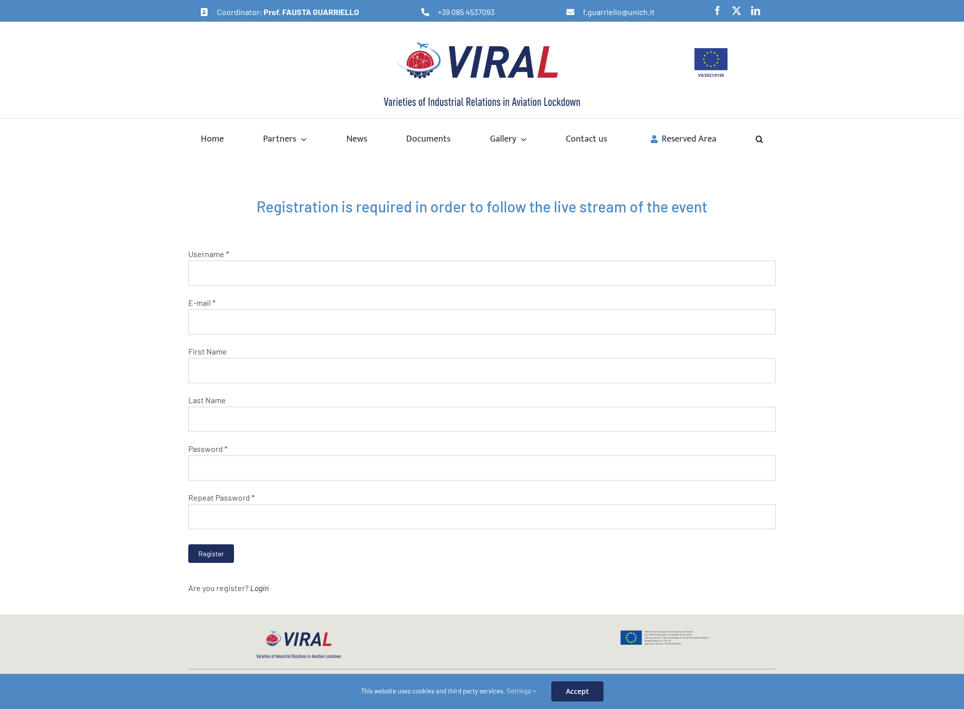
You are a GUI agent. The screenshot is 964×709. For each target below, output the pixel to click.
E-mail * (201, 302)
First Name (207, 351)
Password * (207, 448)
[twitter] (736, 10)
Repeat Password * (221, 497)
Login (259, 588)
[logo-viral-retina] (482, 43)
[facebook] (717, 10)
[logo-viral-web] (299, 633)
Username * (208, 254)
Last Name (207, 400)
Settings (519, 691)
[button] (759, 139)
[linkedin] (755, 10)
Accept (577, 691)
